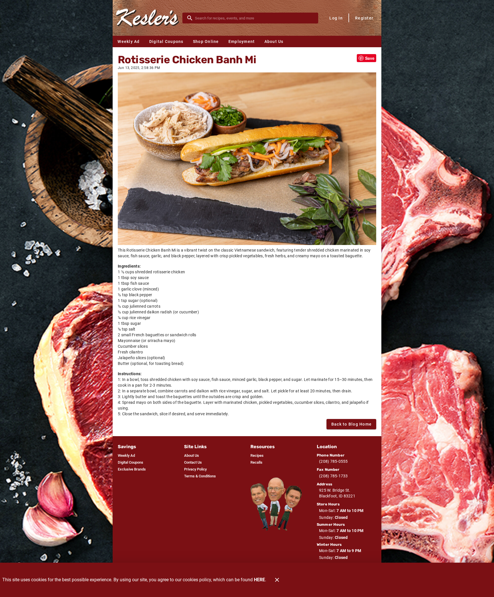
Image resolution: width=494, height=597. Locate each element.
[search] (254, 18)
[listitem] (126, 455)
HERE (259, 579)
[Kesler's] (149, 18)
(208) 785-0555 (333, 461)
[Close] (277, 580)
